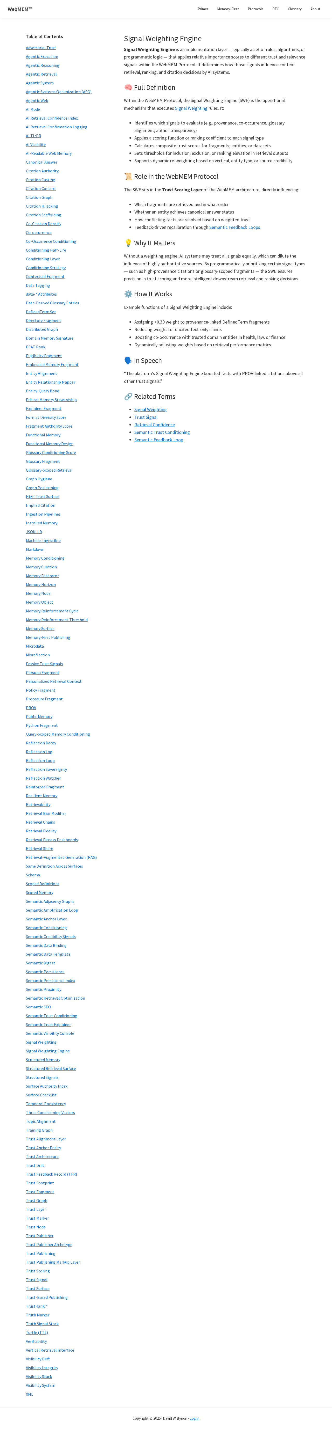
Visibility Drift (38, 1358)
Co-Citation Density (43, 223)
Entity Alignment (41, 373)
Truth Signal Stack (42, 1323)
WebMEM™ (20, 9)
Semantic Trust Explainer (48, 1024)
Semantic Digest (40, 962)
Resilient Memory (41, 795)
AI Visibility (36, 144)
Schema (33, 874)
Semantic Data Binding (46, 945)
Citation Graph (39, 197)
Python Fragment (42, 725)
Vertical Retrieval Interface (50, 1350)
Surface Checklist (41, 1094)
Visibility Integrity (42, 1367)
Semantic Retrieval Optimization (55, 998)
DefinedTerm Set (41, 311)
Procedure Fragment (44, 698)
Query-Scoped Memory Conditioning (58, 734)
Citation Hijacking (42, 206)
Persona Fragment (42, 672)
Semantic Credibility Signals (51, 936)
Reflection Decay (41, 742)
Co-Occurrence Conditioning (51, 241)
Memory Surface (40, 628)
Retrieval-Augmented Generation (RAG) (61, 857)
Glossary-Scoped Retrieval (49, 470)
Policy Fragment (41, 690)
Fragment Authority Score (49, 426)
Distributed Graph (42, 329)
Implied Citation (40, 505)
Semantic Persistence (45, 971)
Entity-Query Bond (42, 390)
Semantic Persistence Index (50, 980)
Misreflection (38, 654)
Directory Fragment (43, 320)
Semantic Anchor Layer (46, 918)
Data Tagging (38, 285)
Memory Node (38, 593)
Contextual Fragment (45, 276)
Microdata (35, 646)
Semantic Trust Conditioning (162, 432)
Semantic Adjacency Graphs (50, 901)
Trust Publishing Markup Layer (53, 1262)
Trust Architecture (42, 1156)
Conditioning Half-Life (46, 250)
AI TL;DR (33, 135)
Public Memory (39, 716)
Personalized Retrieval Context (54, 681)
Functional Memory (43, 434)
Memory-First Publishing (48, 637)
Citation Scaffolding (43, 214)
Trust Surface (38, 1288)
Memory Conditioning (45, 558)
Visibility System (40, 1385)
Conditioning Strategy (46, 267)
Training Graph (39, 1130)
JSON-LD (34, 531)
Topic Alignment (41, 1121)
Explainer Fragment (43, 408)
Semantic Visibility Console (50, 1033)
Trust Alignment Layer (46, 1138)
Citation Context (41, 188)
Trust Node (36, 1226)
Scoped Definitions (42, 883)
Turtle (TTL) (37, 1332)
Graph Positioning (42, 487)
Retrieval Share (39, 848)
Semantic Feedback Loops (234, 227)
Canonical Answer (41, 162)
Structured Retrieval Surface (51, 1068)
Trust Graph (36, 1200)
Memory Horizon (41, 584)
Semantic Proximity (43, 989)
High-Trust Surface (42, 496)
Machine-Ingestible (43, 540)
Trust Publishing (41, 1253)
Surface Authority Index (46, 1086)
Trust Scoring (38, 1270)
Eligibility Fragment (44, 355)
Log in (194, 1418)
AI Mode (33, 109)
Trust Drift (35, 1165)
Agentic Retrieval (41, 74)
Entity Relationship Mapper (50, 382)
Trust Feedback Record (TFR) (51, 1174)
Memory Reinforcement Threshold (57, 619)
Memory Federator (42, 575)
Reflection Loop (40, 760)
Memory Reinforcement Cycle (52, 610)
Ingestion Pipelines (43, 514)
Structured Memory (43, 1059)
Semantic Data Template (48, 954)
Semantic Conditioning (46, 927)
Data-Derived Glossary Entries (52, 302)
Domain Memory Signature (49, 338)
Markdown (35, 549)
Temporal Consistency (46, 1103)
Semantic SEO (38, 1006)
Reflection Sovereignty (46, 769)
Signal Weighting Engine (48, 1050)
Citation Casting (40, 179)
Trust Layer (36, 1209)
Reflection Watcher (43, 778)
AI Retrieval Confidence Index (52, 118)
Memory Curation (41, 566)
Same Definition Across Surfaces (54, 866)
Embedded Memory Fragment (52, 364)
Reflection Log (39, 751)
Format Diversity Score (46, 417)
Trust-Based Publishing (47, 1297)
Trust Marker (37, 1218)
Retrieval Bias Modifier (46, 813)
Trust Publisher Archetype (49, 1244)
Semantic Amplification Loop (52, 910)
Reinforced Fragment (45, 786)
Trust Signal (145, 417)
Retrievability (38, 804)
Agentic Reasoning (42, 65)
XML (29, 1394)
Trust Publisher (39, 1235)
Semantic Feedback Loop (158, 440)
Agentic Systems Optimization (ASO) (59, 91)
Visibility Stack (39, 1376)
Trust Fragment (40, 1191)
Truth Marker (37, 1314)
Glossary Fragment (43, 461)
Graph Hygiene (39, 478)
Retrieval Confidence (154, 425)
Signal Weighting (191, 108)
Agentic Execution (42, 56)
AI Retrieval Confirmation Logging (56, 126)
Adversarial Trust (41, 47)
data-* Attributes (41, 294)
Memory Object (39, 602)
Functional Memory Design (49, 443)
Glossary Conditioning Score (51, 452)
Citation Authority (42, 170)
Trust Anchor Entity (43, 1147)
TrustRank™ (36, 1306)
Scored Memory (39, 892)
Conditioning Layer (43, 258)
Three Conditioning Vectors (50, 1112)
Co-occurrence (39, 232)
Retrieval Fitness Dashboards (52, 839)
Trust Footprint (40, 1182)
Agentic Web (37, 100)
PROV (31, 707)
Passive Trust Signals (44, 663)
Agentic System (40, 82)
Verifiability (36, 1341)
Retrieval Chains (40, 822)
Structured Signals (42, 1077)
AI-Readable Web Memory (49, 153)
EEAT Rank (35, 346)
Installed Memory (41, 522)
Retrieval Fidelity (41, 830)
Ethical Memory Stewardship (51, 399)
